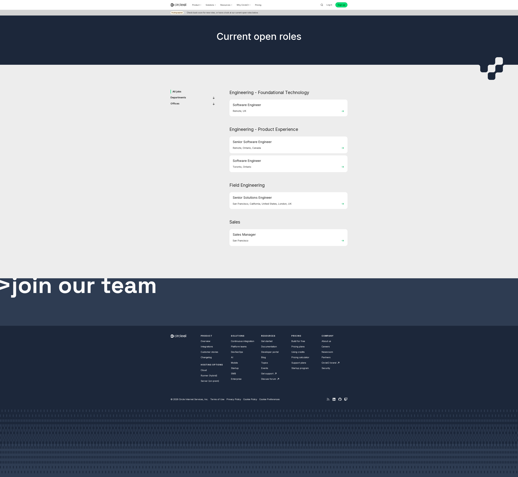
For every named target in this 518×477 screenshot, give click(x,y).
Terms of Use (217, 399)
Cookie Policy (250, 399)
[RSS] (328, 399)
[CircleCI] (178, 5)
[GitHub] (340, 399)
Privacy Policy (233, 399)
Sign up (341, 5)
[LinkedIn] (334, 399)
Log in (329, 5)
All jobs (177, 91)
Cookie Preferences (269, 399)
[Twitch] (345, 399)
